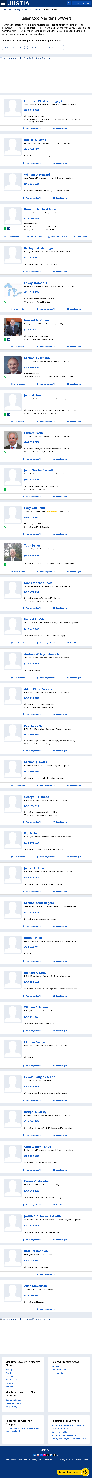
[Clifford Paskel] (13, 440)
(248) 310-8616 (31, 1225)
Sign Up (86, 3)
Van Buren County (13, 1403)
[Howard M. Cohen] (13, 327)
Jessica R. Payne (35, 140)
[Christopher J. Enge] (13, 1154)
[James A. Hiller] (13, 875)
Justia (4, 10)
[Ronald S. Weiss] (13, 626)
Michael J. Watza (35, 762)
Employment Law (58, 1369)
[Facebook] (41, 1455)
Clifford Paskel (34, 433)
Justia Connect (10, 1460)
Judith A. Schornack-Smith (42, 1216)
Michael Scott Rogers (39, 903)
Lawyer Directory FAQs (61, 1428)
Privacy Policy (64, 1460)
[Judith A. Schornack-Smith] (13, 1223)
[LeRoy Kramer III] (13, 290)
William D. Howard (37, 174)
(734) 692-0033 (31, 367)
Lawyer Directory (14, 10)
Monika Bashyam (36, 1042)
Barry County (11, 1406)
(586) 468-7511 (31, 947)
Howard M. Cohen (36, 320)
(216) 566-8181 (31, 1295)
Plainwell (9, 1383)
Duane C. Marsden (37, 1181)
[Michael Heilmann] (13, 365)
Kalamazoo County (13, 1400)
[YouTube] (38, 1455)
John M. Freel (33, 395)
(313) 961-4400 (31, 1121)
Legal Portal (22, 1460)
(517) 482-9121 (31, 257)
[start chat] (85, 1472)
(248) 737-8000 (31, 628)
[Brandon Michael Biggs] (13, 216)
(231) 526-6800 (31, 292)
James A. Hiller (34, 868)
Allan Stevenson (35, 1286)
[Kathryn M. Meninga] (13, 255)
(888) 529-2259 (31, 555)
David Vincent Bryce (38, 583)
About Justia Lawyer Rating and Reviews (69, 1438)
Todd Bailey (32, 545)
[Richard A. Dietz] (13, 980)
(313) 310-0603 (31, 1190)
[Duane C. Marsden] (13, 1188)
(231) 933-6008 (31, 912)
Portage (9, 1369)
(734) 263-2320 (31, 218)
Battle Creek (11, 1380)
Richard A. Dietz (35, 972)
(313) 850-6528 (31, 981)
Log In (76, 3)
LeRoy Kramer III (35, 283)
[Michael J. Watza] (13, 769)
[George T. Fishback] (13, 804)
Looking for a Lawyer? (69, 1472)
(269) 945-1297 (31, 149)
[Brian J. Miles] (13, 945)
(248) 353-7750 (31, 442)
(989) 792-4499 (31, 591)
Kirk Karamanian (36, 1251)
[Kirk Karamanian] (13, 1258)
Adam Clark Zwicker (38, 689)
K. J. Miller (31, 833)
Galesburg (9, 1373)
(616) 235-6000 (31, 183)
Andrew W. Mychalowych (41, 654)
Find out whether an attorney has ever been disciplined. (22, 1429)
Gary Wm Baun (34, 508)
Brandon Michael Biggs (40, 209)
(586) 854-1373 (31, 877)
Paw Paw (9, 1386)
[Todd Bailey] (13, 552)
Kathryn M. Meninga (38, 248)
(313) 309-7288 (31, 771)
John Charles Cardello (39, 470)
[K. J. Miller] (13, 840)
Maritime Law (27, 10)
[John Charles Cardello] (13, 477)
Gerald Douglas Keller (39, 1077)
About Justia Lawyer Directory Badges (68, 1425)
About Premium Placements (63, 1435)
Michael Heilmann (37, 358)
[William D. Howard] (13, 182)
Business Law (57, 1366)
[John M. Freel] (13, 402)
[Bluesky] (51, 1455)
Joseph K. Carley (35, 1112)
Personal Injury (58, 1373)
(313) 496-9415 (31, 805)
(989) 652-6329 (31, 1155)
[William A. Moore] (13, 1014)
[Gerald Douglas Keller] (13, 1084)
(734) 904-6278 (31, 842)
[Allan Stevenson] (13, 1293)
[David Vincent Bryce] (13, 590)
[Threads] (47, 1455)
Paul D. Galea (33, 725)
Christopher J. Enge (37, 1146)
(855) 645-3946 (31, 479)
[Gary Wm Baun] (13, 515)
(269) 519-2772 (31, 109)
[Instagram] (44, 1455)
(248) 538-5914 (31, 329)
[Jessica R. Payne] (13, 147)
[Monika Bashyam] (13, 1049)
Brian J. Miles (33, 938)
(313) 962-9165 (31, 734)
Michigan (37, 10)
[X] (54, 1455)
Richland (9, 1376)
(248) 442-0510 (31, 663)
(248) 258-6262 (31, 517)
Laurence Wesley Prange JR (43, 101)
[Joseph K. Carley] (13, 1119)
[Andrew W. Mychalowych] (13, 661)
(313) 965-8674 (31, 1016)
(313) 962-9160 (31, 697)
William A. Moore (36, 1007)
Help (40, 1460)
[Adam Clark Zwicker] (13, 696)
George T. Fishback (37, 797)
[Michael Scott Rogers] (13, 910)
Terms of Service (50, 1460)
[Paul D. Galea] (13, 733)
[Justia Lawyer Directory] (18, 3)
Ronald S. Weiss (35, 619)
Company (33, 1460)
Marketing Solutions (80, 1460)
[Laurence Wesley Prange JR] (13, 108)
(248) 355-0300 (31, 1086)
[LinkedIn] (34, 1455)
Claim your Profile (59, 1432)
